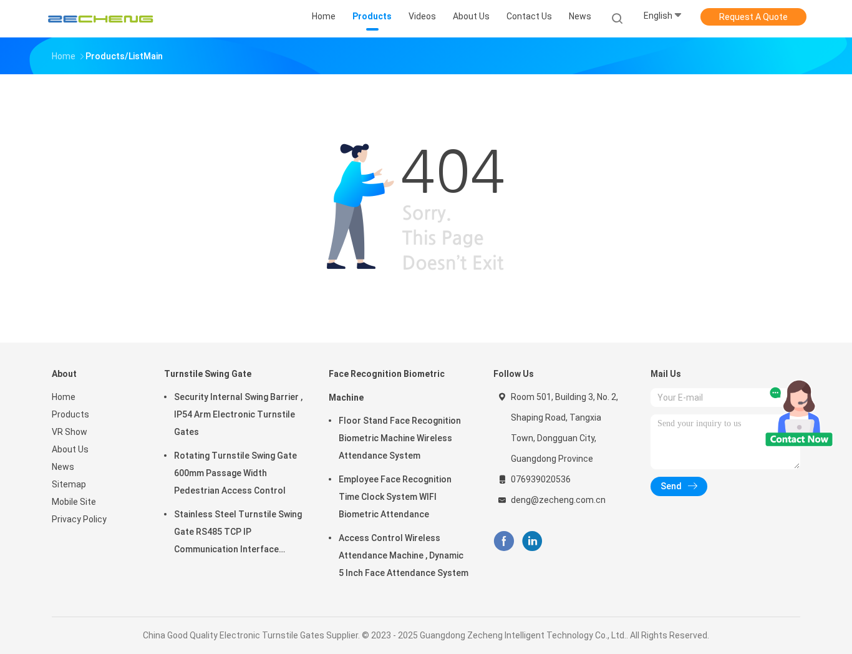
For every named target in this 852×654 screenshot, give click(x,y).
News (63, 467)
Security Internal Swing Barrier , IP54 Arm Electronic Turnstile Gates (238, 414)
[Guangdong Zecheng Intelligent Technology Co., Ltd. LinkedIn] (532, 541)
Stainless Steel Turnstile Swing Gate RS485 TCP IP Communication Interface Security (238, 533)
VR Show (69, 432)
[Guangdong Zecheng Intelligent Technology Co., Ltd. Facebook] (503, 541)
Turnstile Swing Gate (207, 374)
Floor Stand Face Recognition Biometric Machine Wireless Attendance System (400, 438)
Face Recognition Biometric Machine (387, 386)
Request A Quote (753, 17)
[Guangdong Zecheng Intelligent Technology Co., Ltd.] (100, 19)
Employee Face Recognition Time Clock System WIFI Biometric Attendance (395, 496)
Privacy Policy (79, 519)
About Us (70, 449)
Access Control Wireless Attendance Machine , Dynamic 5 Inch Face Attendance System (403, 555)
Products (70, 414)
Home (63, 397)
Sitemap (69, 484)
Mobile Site (74, 502)
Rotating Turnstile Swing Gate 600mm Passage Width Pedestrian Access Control (235, 473)
